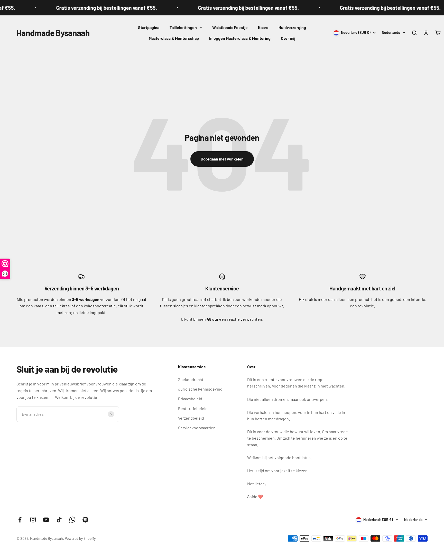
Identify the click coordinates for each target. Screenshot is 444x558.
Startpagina (148, 27)
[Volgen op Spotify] (85, 519)
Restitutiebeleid (193, 408)
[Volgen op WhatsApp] (72, 519)
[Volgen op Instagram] (33, 519)
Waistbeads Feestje (230, 27)
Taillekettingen (183, 27)
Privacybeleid (190, 398)
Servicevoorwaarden (197, 427)
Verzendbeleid (191, 417)
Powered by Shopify (80, 538)
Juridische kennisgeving (200, 388)
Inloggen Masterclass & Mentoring (240, 38)
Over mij (288, 38)
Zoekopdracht (190, 379)
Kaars (263, 27)
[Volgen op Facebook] (19, 519)
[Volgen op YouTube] (46, 519)
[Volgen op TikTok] (59, 519)
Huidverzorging (292, 27)
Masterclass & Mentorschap (174, 38)
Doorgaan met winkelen (222, 158)
